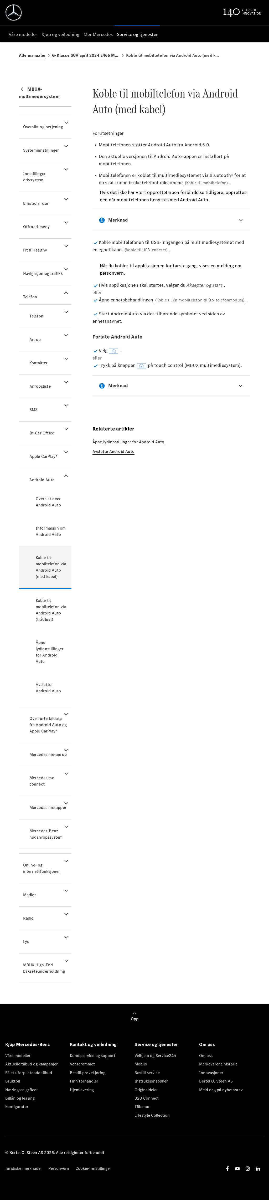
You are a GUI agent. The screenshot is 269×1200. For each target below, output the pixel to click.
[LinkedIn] (258, 1168)
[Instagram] (248, 1168)
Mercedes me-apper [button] (47, 807)
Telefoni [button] (37, 316)
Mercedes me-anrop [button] (48, 754)
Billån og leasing (20, 1098)
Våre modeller (17, 1055)
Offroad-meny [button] (36, 226)
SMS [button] (33, 409)
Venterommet (82, 1064)
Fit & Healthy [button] (35, 250)
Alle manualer (32, 55)
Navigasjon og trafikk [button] (43, 273)
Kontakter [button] (38, 363)
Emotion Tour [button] (36, 203)
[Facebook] (227, 1168)
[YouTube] (237, 1168)
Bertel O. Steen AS (216, 1081)
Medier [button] (29, 895)
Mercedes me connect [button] (41, 781)
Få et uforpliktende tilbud (28, 1072)
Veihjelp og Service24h (155, 1055)
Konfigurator (16, 1106)
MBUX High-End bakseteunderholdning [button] (44, 968)
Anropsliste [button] (40, 386)
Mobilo (140, 1064)
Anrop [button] (35, 339)
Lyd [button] (26, 941)
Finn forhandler (84, 1081)
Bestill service (147, 1072)
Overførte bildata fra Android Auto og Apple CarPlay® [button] (48, 725)
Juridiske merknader (23, 1168)
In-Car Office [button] (41, 433)
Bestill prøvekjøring (87, 1072)
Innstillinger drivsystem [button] (34, 177)
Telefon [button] (30, 297)
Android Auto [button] (42, 480)
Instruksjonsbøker (151, 1081)
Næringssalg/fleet (21, 1090)
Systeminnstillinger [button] (41, 150)
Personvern (58, 1168)
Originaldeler (146, 1090)
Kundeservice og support (92, 1055)
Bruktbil (12, 1081)
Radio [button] (28, 918)
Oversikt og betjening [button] (43, 127)
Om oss (206, 1055)
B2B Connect (146, 1098)
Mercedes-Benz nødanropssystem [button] (46, 834)
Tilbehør (142, 1106)
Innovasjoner (211, 1072)
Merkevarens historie (218, 1064)
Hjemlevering (82, 1090)
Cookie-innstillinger (93, 1168)
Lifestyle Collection (152, 1115)
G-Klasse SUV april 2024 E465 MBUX (86, 55)
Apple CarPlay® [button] (43, 456)
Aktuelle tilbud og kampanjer (31, 1064)
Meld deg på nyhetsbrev (221, 1090)
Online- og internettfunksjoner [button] (41, 868)
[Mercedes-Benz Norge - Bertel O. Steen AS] (13, 12)
